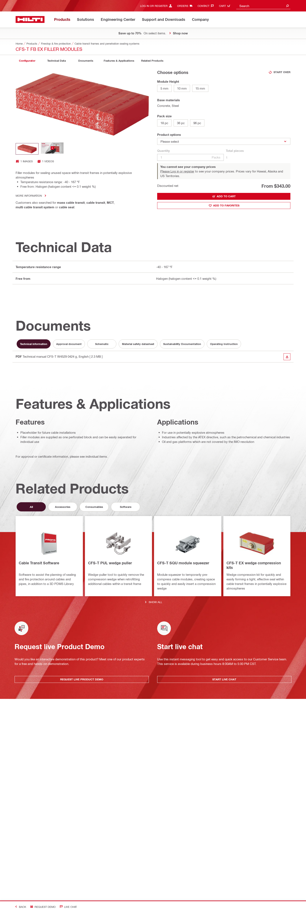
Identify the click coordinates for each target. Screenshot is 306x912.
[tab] (27, 60)
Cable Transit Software (39, 563)
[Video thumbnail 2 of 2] (52, 148)
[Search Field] (287, 5)
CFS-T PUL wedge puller (110, 563)
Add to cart (226, 196)
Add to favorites (226, 205)
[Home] (30, 19)
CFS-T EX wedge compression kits (253, 565)
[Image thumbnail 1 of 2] (27, 149)
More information (29, 195)
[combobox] (263, 5)
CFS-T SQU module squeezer (183, 563)
